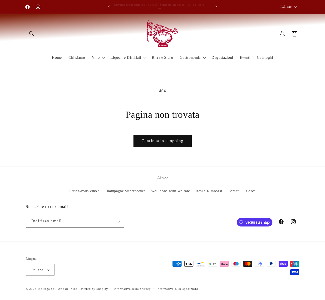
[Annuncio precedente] (109, 7)
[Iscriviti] (118, 221)
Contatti (234, 191)
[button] (32, 34)
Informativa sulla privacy (132, 288)
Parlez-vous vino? (84, 191)
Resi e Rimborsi (209, 191)
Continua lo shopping (162, 140)
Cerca (251, 191)
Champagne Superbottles (125, 191)
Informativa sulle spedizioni (177, 288)
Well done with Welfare (170, 191)
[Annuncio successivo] (216, 7)
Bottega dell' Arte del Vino (58, 288)
